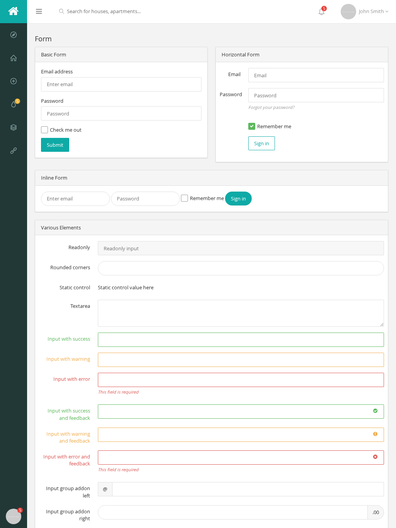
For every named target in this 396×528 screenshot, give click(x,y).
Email (234, 74)
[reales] (13, 11)
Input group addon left (68, 492)
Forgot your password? (271, 107)
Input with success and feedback (69, 414)
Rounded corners (70, 267)
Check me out (66, 129)
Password (52, 100)
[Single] (13, 58)
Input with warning (68, 358)
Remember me (274, 126)
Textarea (80, 305)
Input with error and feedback (66, 460)
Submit (55, 144)
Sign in (261, 143)
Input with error (71, 378)
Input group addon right (68, 515)
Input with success (69, 338)
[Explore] (13, 34)
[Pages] (13, 150)
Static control (75, 287)
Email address (57, 71)
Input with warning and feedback (68, 437)
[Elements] (13, 127)
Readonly (79, 247)
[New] (13, 81)
